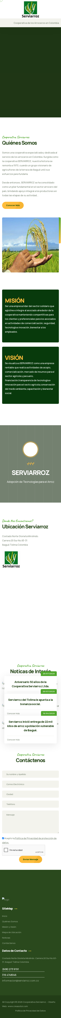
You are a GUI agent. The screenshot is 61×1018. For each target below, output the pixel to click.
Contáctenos (8, 943)
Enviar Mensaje (30, 859)
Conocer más (13, 713)
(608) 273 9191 (10, 969)
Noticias (6, 937)
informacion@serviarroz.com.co (20, 980)
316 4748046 (9, 975)
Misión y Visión (9, 926)
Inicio (4, 916)
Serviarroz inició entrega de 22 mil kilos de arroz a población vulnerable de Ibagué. (30, 726)
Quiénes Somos (10, 921)
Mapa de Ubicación (11, 932)
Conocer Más (13, 205)
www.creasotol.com (18, 1006)
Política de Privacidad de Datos (30, 1010)
